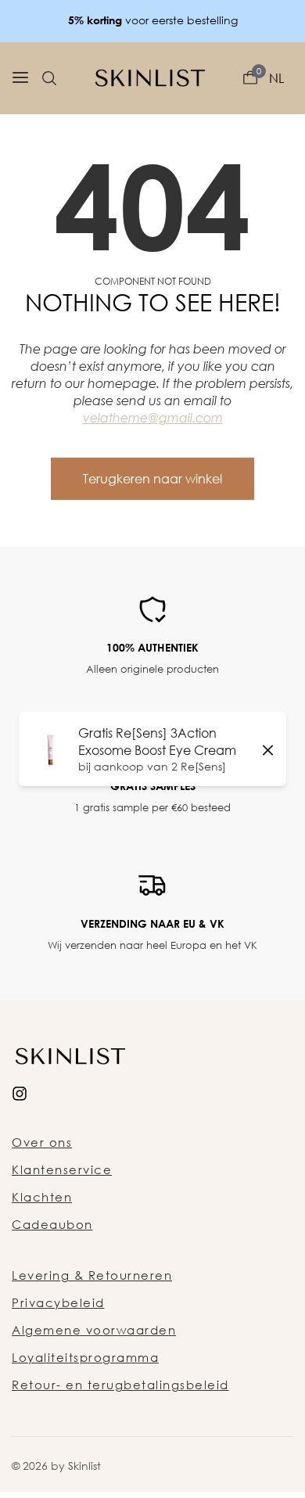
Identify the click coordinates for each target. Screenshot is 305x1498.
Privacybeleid (58, 1302)
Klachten (42, 1197)
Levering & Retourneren (92, 1275)
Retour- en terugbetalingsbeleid (120, 1385)
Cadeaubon (52, 1224)
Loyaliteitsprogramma (85, 1357)
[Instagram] (19, 1091)
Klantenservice (62, 1169)
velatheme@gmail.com (153, 418)
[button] (49, 78)
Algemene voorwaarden (94, 1330)
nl (276, 78)
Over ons (42, 1142)
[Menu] (20, 78)
